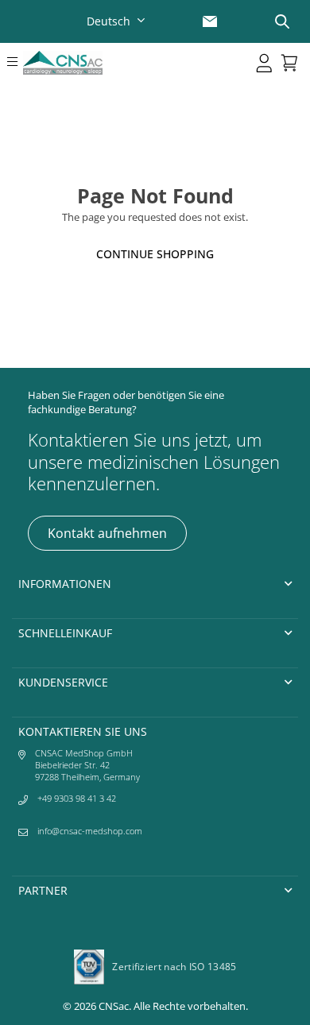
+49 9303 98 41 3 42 (76, 798)
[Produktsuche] (282, 21)
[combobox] (117, 21)
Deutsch (108, 21)
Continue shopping (155, 253)
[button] (12, 63)
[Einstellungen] (264, 62)
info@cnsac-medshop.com (89, 831)
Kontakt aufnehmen (107, 533)
